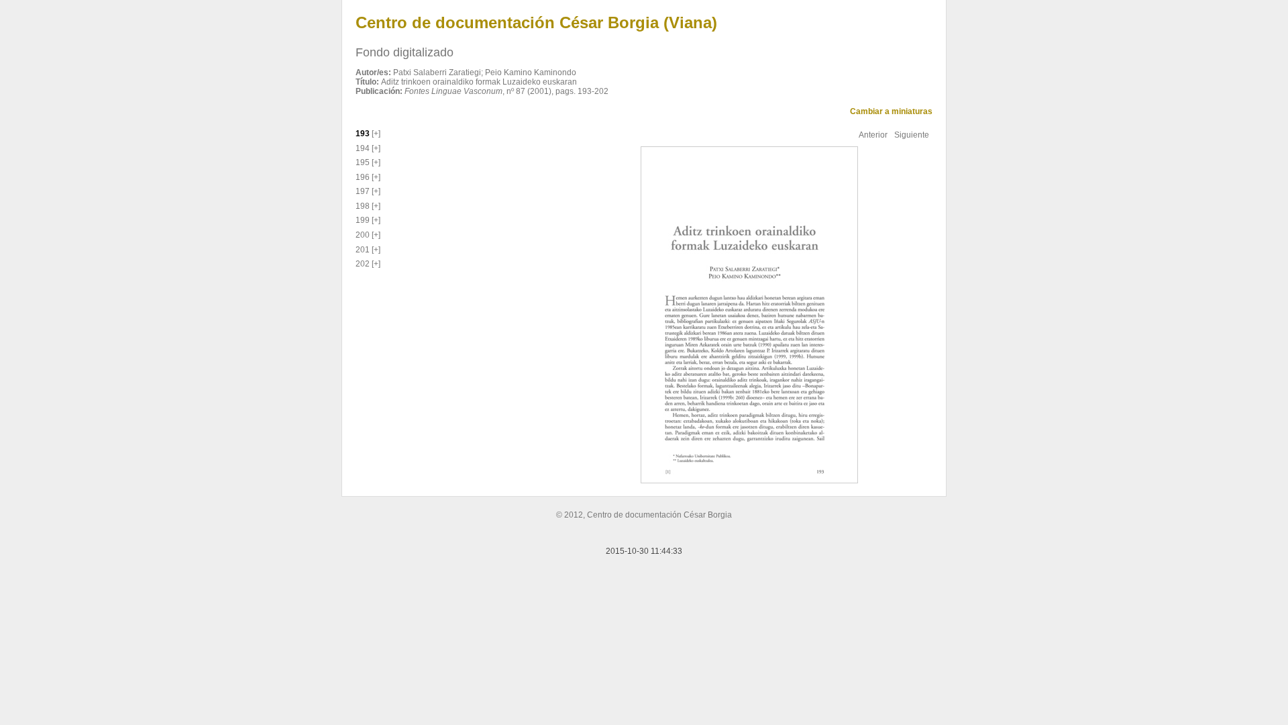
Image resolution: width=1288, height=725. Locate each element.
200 (363, 235)
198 (363, 206)
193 (363, 133)
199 (363, 220)
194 (363, 148)
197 (363, 191)
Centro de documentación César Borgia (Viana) (536, 22)
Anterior (873, 135)
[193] (748, 314)
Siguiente (911, 135)
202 (363, 264)
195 (363, 162)
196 (363, 177)
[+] (375, 133)
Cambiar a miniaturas (891, 111)
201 (363, 249)
